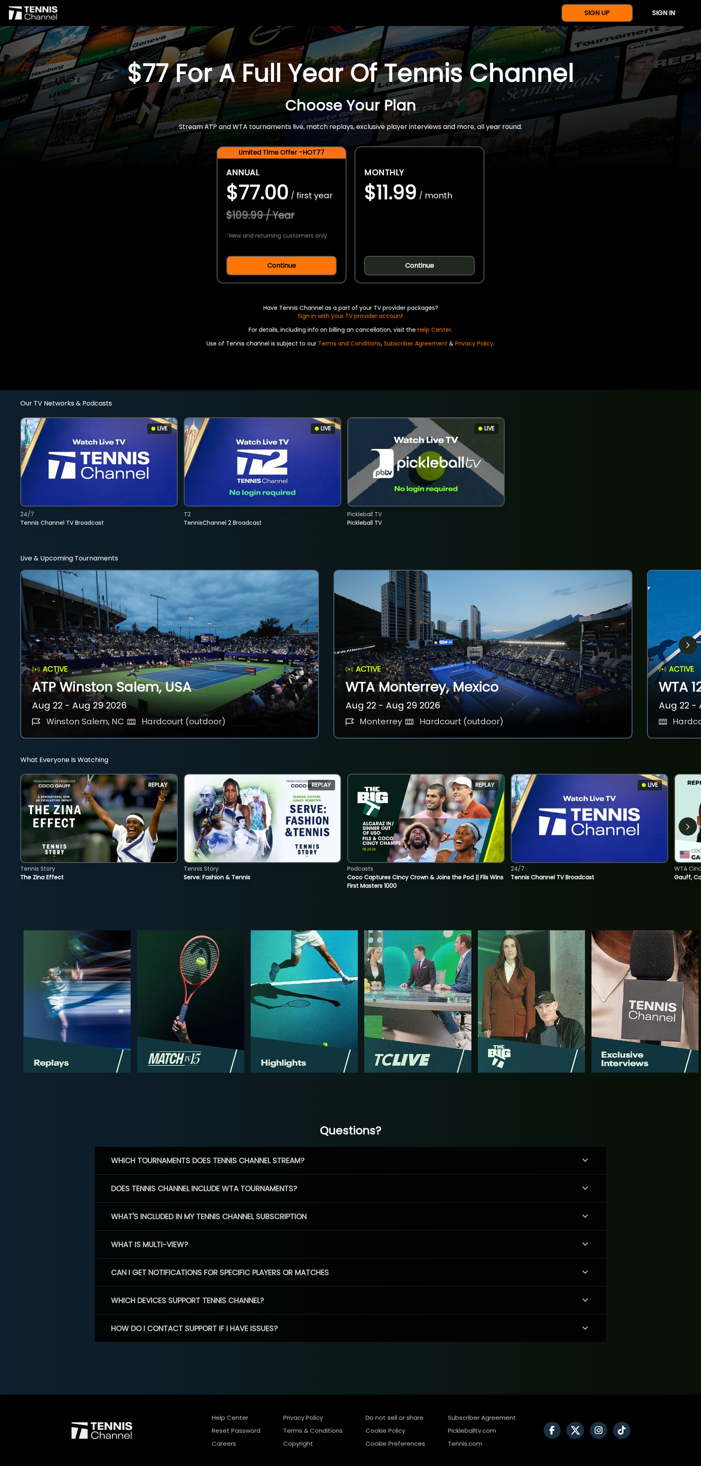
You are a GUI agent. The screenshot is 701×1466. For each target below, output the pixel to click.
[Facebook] (554, 1430)
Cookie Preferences (395, 1443)
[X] (577, 1430)
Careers (224, 1443)
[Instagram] (600, 1430)
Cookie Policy (385, 1430)
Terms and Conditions (349, 343)
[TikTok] (623, 1430)
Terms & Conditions (313, 1430)
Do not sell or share (395, 1417)
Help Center (434, 330)
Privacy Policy (474, 343)
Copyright (298, 1443)
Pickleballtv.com (472, 1430)
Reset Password (236, 1430)
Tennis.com (465, 1443)
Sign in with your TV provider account (350, 316)
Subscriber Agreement (415, 343)
